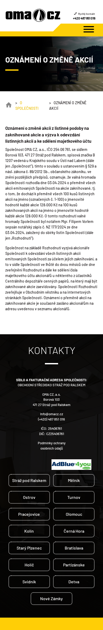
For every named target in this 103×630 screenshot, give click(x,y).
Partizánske (74, 564)
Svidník (29, 581)
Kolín (29, 530)
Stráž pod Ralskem (29, 480)
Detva (73, 581)
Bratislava (74, 547)
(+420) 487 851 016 (51, 419)
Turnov (73, 497)
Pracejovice (29, 514)
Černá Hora (74, 530)
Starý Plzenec (29, 547)
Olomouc (74, 514)
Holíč (29, 564)
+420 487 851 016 (84, 18)
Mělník (74, 480)
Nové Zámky (51, 598)
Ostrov (29, 497)
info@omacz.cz (51, 414)
